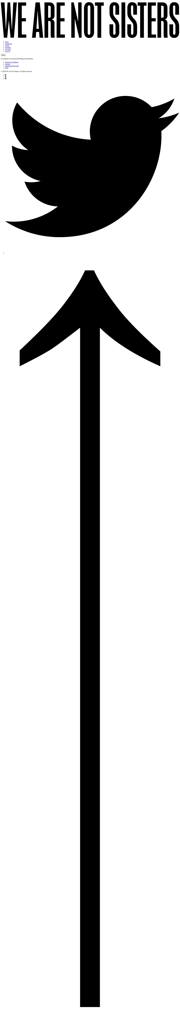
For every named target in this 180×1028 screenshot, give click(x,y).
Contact (7, 64)
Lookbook (8, 44)
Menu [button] (3, 55)
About (7, 46)
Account (8, 49)
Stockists (8, 47)
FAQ (6, 68)
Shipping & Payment (12, 66)
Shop (6, 42)
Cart (7, 51)
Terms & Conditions (11, 62)
